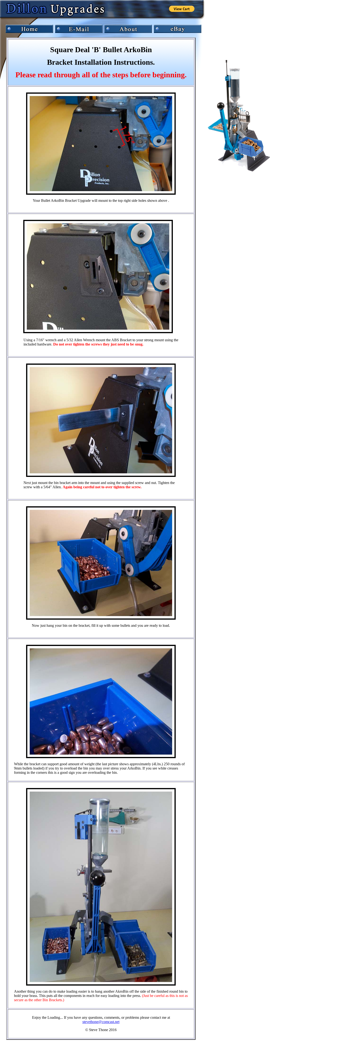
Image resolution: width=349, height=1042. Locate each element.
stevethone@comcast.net (100, 1022)
